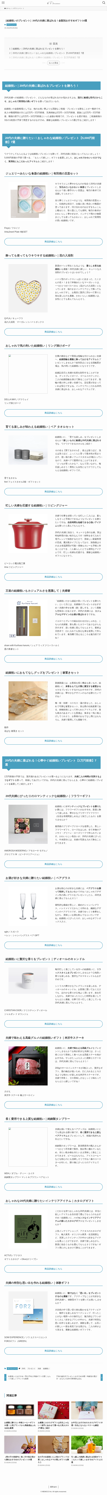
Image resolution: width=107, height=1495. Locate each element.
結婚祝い (46, 1368)
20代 (23, 1368)
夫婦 (39, 1368)
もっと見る (53, 63)
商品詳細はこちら (53, 241)
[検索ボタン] (104, 3)
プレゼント (31, 1368)
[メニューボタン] (3, 3)
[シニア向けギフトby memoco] (53, 3)
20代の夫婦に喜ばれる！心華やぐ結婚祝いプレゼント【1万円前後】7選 (46, 57)
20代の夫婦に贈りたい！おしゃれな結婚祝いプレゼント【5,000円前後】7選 (48, 53)
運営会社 (53, 1487)
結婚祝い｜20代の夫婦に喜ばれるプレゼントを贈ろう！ (39, 49)
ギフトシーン (11, 24)
